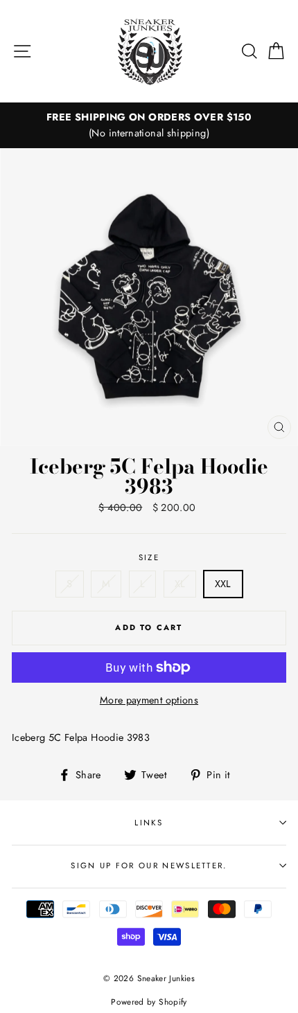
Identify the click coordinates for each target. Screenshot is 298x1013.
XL (180, 584)
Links (149, 822)
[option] (149, 125)
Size (149, 557)
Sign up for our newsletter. (149, 865)
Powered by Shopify (149, 1001)
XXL (223, 584)
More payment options (149, 700)
